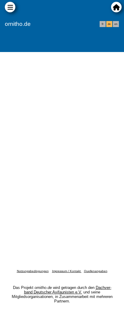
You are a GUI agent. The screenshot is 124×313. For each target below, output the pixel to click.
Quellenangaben (95, 271)
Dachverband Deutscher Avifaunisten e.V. (67, 289)
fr (103, 24)
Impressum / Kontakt (67, 271)
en (115, 24)
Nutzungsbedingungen (33, 271)
